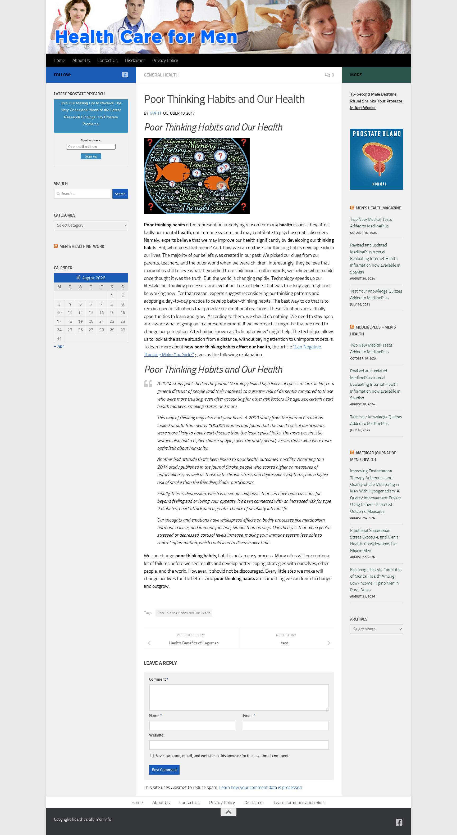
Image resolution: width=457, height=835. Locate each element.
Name (155, 715)
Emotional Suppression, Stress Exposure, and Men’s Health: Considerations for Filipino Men (374, 540)
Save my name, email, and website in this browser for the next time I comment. (223, 755)
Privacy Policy (165, 60)
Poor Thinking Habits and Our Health (184, 613)
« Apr (59, 346)
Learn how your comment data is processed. (261, 787)
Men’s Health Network (82, 246)
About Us (81, 60)
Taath (155, 113)
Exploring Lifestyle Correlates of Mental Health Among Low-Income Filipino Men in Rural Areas (375, 579)
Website (156, 735)
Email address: (91, 140)
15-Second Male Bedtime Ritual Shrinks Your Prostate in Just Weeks (376, 101)
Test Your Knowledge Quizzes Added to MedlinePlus (376, 294)
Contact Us (107, 60)
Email (249, 715)
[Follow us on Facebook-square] (125, 74)
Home (59, 60)
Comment (158, 679)
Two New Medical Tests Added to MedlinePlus (371, 222)
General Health (161, 75)
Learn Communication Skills (300, 802)
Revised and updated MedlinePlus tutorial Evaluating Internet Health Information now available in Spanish (375, 259)
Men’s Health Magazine (378, 208)
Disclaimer (135, 60)
